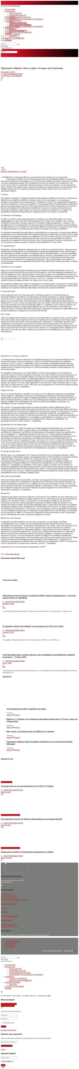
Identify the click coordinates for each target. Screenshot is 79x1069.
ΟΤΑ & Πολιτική (6, 894)
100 (3, 636)
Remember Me (8, 1023)
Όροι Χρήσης (9, 947)
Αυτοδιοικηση (10, 11)
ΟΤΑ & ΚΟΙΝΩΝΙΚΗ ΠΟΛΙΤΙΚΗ (20, 17)
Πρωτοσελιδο (10, 9)
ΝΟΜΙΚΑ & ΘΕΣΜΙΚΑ (12, 34)
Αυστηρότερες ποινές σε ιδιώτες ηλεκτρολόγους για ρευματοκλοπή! (31, 819)
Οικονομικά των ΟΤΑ (8, 896)
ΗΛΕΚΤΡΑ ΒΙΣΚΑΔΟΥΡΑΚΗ (13, 74)
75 (2, 860)
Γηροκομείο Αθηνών (12, 554)
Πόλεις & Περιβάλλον (8, 924)
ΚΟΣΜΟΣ (8, 33)
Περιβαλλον (9, 28)
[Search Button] (18, 44)
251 (2, 794)
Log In (3, 1049)
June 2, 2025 (7, 663)
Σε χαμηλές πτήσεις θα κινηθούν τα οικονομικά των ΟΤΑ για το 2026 (32, 626)
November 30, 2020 (8, 72)
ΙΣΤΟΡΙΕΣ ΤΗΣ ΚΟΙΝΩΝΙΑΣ (14, 38)
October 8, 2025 (8, 604)
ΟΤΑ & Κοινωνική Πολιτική (10, 898)
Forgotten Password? (8, 1030)
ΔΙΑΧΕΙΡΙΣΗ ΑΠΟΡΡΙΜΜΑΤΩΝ (20, 32)
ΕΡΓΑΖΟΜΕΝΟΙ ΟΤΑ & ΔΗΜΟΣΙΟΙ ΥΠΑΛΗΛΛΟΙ (26, 19)
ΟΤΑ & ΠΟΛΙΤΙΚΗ (15, 13)
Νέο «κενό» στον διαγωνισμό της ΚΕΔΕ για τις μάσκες (30, 731)
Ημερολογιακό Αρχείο (13, 941)
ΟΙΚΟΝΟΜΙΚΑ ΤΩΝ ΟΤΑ (17, 15)
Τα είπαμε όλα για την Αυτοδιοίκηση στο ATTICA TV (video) (27, 786)
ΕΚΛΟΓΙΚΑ (13, 36)
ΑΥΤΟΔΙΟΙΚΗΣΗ (6, 782)
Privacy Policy (10, 945)
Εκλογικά (4, 908)
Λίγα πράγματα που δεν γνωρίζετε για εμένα (26, 709)
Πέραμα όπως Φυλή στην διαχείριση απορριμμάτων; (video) (27, 852)
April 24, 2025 (6, 792)
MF (49, 996)
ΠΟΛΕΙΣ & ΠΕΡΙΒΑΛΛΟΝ (18, 30)
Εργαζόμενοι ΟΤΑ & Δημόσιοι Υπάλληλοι (15, 900)
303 (3, 667)
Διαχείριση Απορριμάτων (9, 926)
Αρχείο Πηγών (10, 943)
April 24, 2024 (6, 825)
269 (2, 827)
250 (3, 608)
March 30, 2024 (6, 858)
